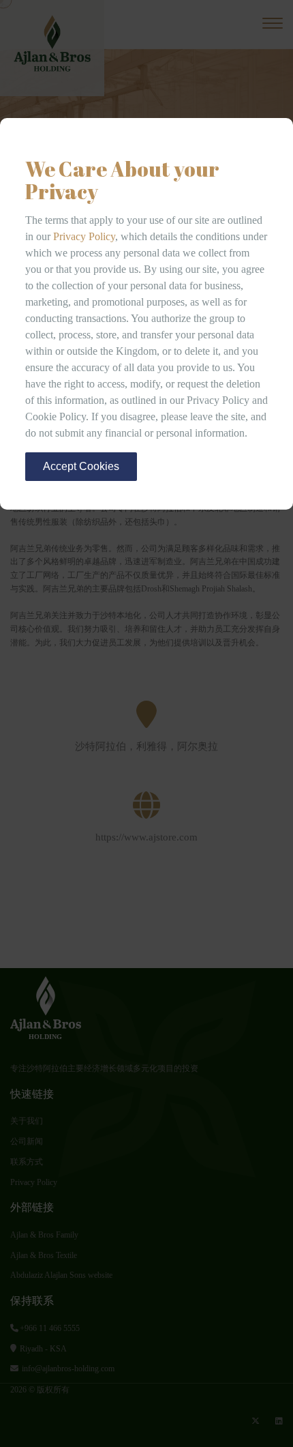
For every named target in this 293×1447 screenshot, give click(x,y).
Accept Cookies (81, 466)
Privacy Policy (84, 236)
